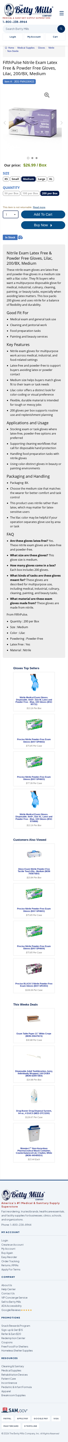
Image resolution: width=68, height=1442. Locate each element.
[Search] (61, 29)
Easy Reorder (9, 1257)
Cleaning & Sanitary (12, 1366)
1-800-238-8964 (20, 1224)
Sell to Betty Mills (11, 1301)
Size (6, 173)
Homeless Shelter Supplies (17, 1350)
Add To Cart (43, 214)
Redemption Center (13, 1338)
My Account (34, 36)
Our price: (12, 165)
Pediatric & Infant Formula (16, 1387)
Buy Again (7, 1252)
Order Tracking (10, 1261)
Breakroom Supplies (13, 1395)
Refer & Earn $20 (11, 1333)
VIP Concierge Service (14, 1297)
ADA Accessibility (11, 1305)
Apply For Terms (10, 1269)
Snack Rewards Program (15, 1325)
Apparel (6, 1391)
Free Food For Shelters (14, 1346)
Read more (39, 207)
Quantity (11, 187)
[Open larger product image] (32, 120)
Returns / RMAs (9, 1265)
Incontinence (9, 1382)
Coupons (7, 1342)
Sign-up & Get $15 (12, 1329)
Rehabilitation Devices (14, 1374)
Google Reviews (16, 1309)
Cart (55, 36)
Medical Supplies (11, 1370)
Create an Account (12, 1244)
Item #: (8, 81)
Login (4, 1240)
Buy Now (41, 225)
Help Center (8, 1289)
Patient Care (8, 1378)
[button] (5, 124)
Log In (13, 36)
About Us (6, 1285)
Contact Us (8, 1293)
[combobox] (10, 214)
